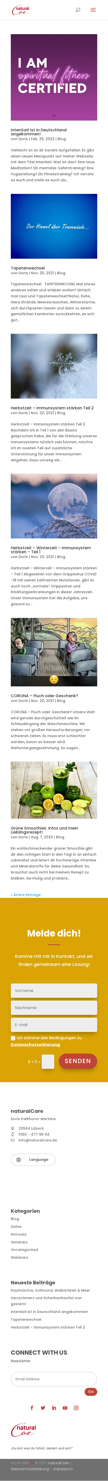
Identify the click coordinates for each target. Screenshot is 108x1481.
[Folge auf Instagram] (76, 1407)
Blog (62, 138)
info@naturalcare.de (38, 1140)
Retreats (19, 1234)
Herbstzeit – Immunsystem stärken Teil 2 (52, 408)
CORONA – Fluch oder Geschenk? (44, 696)
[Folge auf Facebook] (31, 1407)
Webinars (19, 1257)
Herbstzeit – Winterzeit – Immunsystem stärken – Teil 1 (51, 550)
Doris (23, 138)
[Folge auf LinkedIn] (54, 1407)
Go (91, 1391)
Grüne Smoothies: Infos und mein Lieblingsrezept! (44, 830)
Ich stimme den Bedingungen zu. (47, 1041)
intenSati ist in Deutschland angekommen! (39, 132)
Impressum (63, 1468)
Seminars (19, 1242)
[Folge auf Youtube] (65, 1407)
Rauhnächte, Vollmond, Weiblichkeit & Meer (50, 1290)
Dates (16, 1226)
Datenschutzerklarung (35, 1045)
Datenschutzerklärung (30, 1468)
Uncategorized (24, 1249)
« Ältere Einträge (26, 894)
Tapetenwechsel (28, 268)
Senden (78, 1061)
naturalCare (58, 1462)
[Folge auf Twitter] (42, 1407)
